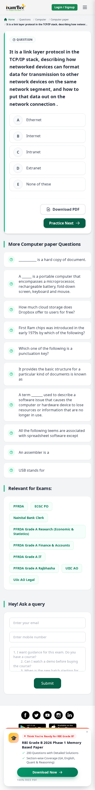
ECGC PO (41, 506)
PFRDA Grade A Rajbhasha (34, 568)
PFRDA (18, 506)
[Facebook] (25, 715)
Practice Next (61, 223)
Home (11, 19)
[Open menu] (84, 7)
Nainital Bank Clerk (28, 517)
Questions (25, 19)
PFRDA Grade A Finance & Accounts (41, 545)
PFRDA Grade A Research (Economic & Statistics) (43, 531)
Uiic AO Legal (24, 579)
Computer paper (60, 19)
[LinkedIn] (69, 715)
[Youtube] (47, 715)
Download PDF (66, 209)
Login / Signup (64, 7)
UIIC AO (71, 568)
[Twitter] (36, 715)
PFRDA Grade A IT (27, 557)
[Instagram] (58, 715)
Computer (40, 19)
